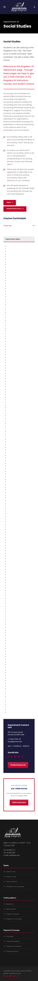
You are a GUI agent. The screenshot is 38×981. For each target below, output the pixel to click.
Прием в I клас (11, 872)
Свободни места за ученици (15, 886)
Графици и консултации (14, 919)
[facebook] (8, 756)
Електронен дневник (12, 941)
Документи (9, 904)
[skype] (15, 756)
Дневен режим (11, 909)
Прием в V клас (11, 877)
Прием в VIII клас (11, 882)
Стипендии (9, 936)
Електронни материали (13, 946)
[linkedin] (11, 756)
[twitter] (19, 756)
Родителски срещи (12, 951)
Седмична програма (12, 914)
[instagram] (22, 756)
